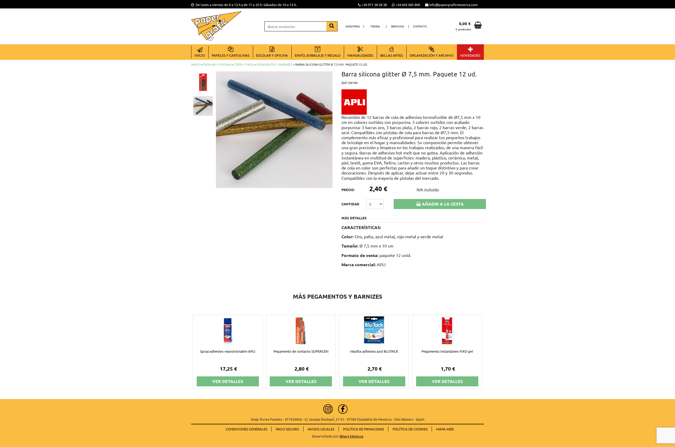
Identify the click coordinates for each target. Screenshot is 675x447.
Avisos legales (321, 429)
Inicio (195, 64)
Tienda (375, 26)
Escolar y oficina (216, 64)
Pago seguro (287, 429)
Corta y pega (243, 64)
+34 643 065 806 (408, 4)
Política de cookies (410, 429)
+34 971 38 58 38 (374, 4)
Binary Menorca (351, 436)
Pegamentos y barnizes (274, 64)
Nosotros (353, 26)
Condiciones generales (246, 429)
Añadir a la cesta (442, 204)
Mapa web (445, 429)
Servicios (397, 26)
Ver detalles (227, 381)
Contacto (420, 26)
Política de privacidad (363, 429)
